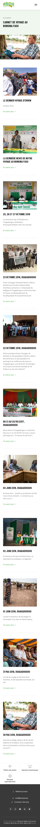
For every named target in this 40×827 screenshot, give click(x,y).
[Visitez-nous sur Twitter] (29, 809)
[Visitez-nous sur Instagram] (15, 809)
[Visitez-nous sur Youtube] (20, 809)
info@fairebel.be (21, 798)
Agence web (27, 823)
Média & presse (21, 791)
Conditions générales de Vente (13, 823)
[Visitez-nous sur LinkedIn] (25, 809)
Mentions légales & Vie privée (26, 821)
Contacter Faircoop (21, 802)
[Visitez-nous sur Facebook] (10, 809)
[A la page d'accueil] (8, 5)
